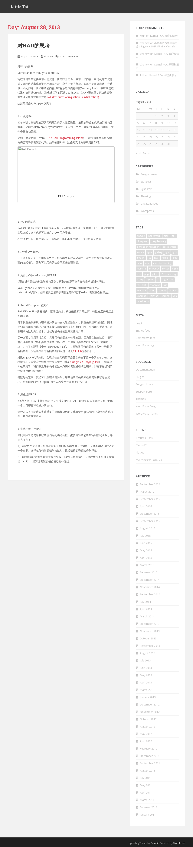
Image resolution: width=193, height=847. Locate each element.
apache (141, 235)
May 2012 (146, 734)
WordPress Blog (145, 406)
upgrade (141, 296)
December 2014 (149, 579)
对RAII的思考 (34, 45)
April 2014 (146, 609)
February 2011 (148, 807)
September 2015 (150, 521)
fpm (149, 252)
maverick (154, 268)
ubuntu (173, 290)
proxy (140, 279)
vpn (175, 296)
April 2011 (146, 792)
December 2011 (149, 756)
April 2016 (146, 506)
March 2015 (147, 565)
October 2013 (148, 638)
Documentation (145, 369)
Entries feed (143, 330)
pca (139, 274)
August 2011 (147, 770)
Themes (141, 399)
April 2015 (146, 557)
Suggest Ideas (144, 384)
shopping (155, 285)
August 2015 (147, 528)
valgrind (154, 296)
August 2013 (147, 653)
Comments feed (145, 338)
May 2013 (146, 675)
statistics (141, 290)
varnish (165, 296)
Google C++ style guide (84, 362)
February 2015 (148, 572)
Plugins (140, 377)
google (141, 257)
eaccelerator (169, 246)
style (152, 290)
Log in (139, 323)
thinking (162, 290)
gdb (175, 252)
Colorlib (155, 843)
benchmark (154, 235)
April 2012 (146, 741)
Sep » (146, 153)
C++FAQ (78, 351)
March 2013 (147, 690)
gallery (158, 252)
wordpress (143, 301)
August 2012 (147, 726)
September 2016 (150, 499)
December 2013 (149, 624)
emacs (140, 252)
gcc (167, 252)
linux (139, 263)
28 (150, 144)
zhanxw (48, 56)
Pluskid (140, 452)
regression (167, 279)
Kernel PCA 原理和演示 (164, 35)
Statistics (146, 181)
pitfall (155, 274)
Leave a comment (68, 56)
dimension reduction (148, 246)
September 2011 (150, 763)
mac (147, 263)
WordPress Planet (147, 413)
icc (149, 257)
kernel (165, 257)
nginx (175, 268)
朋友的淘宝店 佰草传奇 (149, 460)
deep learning (158, 241)
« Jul (138, 153)
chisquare (142, 241)
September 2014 (150, 594)
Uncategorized (149, 203)
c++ (173, 235)
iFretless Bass (144, 438)
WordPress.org (145, 345)
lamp (174, 257)
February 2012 (148, 748)
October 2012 (148, 719)
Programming (149, 174)
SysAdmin (146, 189)
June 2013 (146, 668)
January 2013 (148, 697)
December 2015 (149, 513)
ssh (165, 285)
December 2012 (149, 704)
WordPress (179, 843)
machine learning (162, 263)
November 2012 (150, 712)
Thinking (146, 196)
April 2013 (146, 682)
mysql (165, 268)
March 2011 (147, 800)
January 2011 (148, 814)
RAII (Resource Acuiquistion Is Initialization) (73, 97)
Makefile (141, 268)
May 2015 (146, 550)
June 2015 (146, 543)
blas (166, 235)
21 (150, 137)
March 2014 (147, 616)
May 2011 (146, 785)
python (150, 279)
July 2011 (145, 778)
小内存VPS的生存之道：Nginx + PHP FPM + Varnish (156, 44)
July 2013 (145, 660)
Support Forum (145, 391)
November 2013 (150, 631)
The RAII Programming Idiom (65, 138)
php (146, 274)
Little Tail (20, 6)
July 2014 (145, 601)
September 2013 (150, 646)
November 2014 (150, 587)
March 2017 (147, 491)
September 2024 (150, 484)
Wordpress (147, 211)
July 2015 (145, 535)
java (156, 257)
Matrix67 (141, 445)
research (141, 285)
